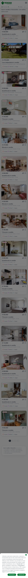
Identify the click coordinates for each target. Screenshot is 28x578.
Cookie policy (12, 571)
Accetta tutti (21, 574)
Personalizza (11, 574)
